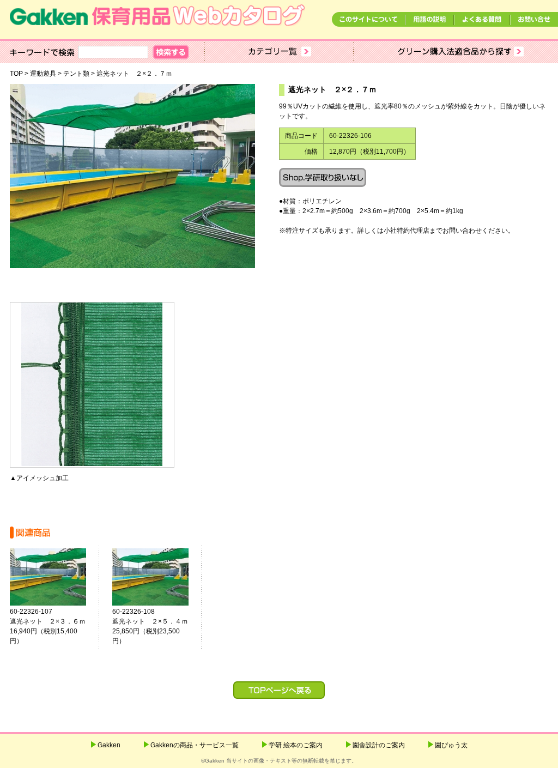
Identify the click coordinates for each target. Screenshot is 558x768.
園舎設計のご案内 (379, 745)
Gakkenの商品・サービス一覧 (194, 745)
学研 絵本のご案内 (296, 745)
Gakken (109, 745)
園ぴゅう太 (451, 745)
